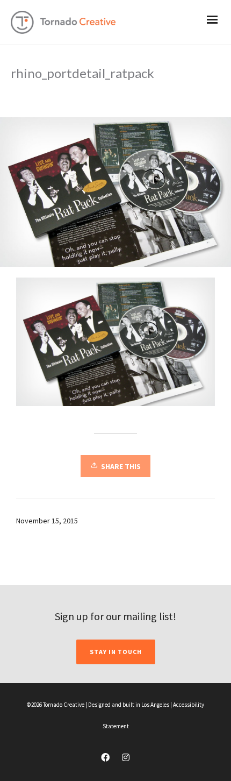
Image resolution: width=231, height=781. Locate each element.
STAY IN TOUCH (116, 652)
